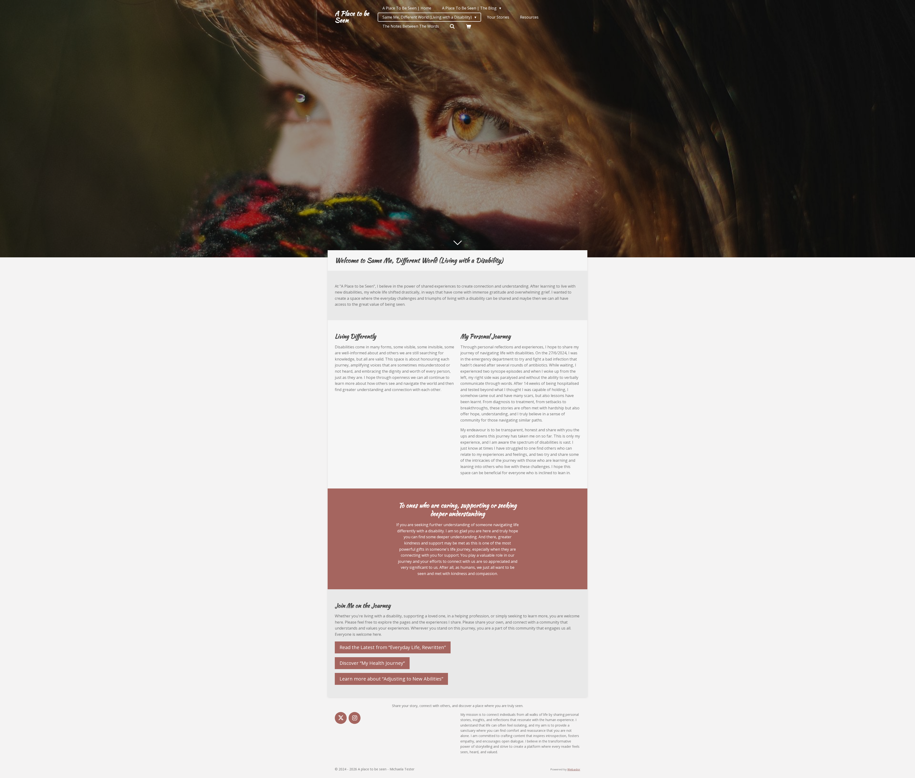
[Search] (452, 26)
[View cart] (468, 26)
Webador (573, 769)
